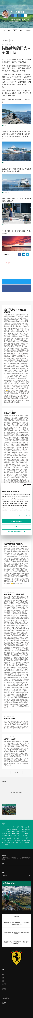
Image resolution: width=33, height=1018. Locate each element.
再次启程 (9, 829)
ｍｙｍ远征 (5, 844)
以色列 (17, 827)
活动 (15, 836)
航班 (3, 842)
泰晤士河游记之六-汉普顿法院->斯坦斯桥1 (15, 311)
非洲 (21, 842)
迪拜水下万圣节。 (10, 739)
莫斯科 (8, 842)
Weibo (14, 1012)
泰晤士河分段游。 (10, 413)
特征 (14, 838)
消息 (20, 31)
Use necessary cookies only (16, 531)
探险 (14, 833)
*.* (3, 31)
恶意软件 (9, 833)
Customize (15, 526)
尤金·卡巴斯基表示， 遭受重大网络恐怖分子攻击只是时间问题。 (16, 933)
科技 (27, 838)
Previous (6, 119)
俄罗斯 (27, 827)
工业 (3, 831)
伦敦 (22, 827)
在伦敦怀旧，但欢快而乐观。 (14, 594)
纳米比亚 (4, 840)
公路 (3, 829)
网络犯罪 (17, 840)
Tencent (19, 1012)
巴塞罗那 (9, 831)
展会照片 (28, 829)
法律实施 (4, 836)
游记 (15, 31)
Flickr (4, 1012)
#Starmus (5, 40)
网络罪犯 (24, 840)
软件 (13, 842)
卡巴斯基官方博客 (6, 998)
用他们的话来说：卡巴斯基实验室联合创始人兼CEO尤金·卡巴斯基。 (16, 942)
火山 (3, 838)
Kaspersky (5, 995)
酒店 (17, 842)
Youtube (24, 1007)
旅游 (18, 833)
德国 (18, 831)
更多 (16, 772)
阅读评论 (7, 254)
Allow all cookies (16, 521)
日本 (22, 833)
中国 (13, 827)
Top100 (8, 827)
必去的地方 (24, 831)
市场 (14, 831)
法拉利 (10, 836)
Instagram (19, 15)
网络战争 (11, 840)
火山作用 (9, 838)
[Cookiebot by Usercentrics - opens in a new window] (23, 485)
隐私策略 (4, 989)
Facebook (12, 15)
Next (27, 119)
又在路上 (21, 829)
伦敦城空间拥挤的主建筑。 (14, 544)
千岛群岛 (15, 829)
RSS (24, 1012)
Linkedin (22, 15)
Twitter (15, 15)
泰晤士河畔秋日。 (10, 718)
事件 (9, 31)
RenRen (9, 1012)
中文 (27, 2)
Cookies (4, 992)
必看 (3, 833)
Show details (23, 516)
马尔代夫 (27, 842)
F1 (3, 827)
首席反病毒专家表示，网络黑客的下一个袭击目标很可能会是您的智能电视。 (16, 923)
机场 (27, 833)
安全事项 (27, 31)
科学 (22, 838)
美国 (29, 840)
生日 (18, 838)
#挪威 (11, 40)
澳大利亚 (25, 836)
